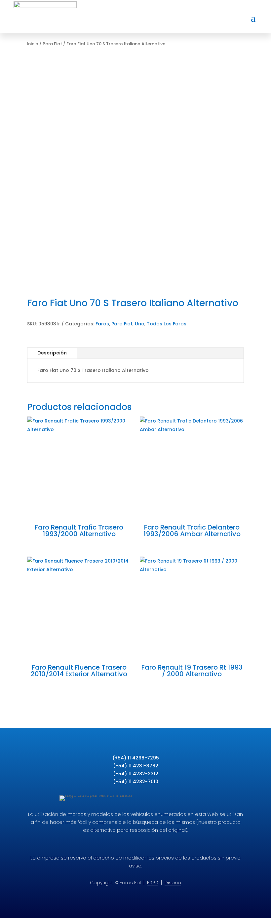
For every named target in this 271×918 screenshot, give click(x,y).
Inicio (32, 44)
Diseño (173, 882)
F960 (152, 882)
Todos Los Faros (166, 323)
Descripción (52, 352)
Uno (139, 323)
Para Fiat (52, 44)
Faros (102, 323)
